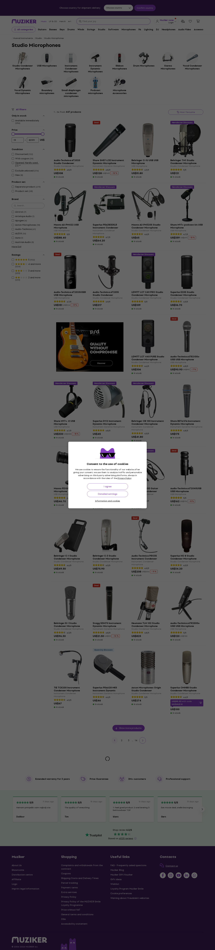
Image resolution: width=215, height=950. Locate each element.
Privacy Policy (124, 478)
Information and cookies (107, 500)
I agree (107, 486)
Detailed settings (107, 494)
